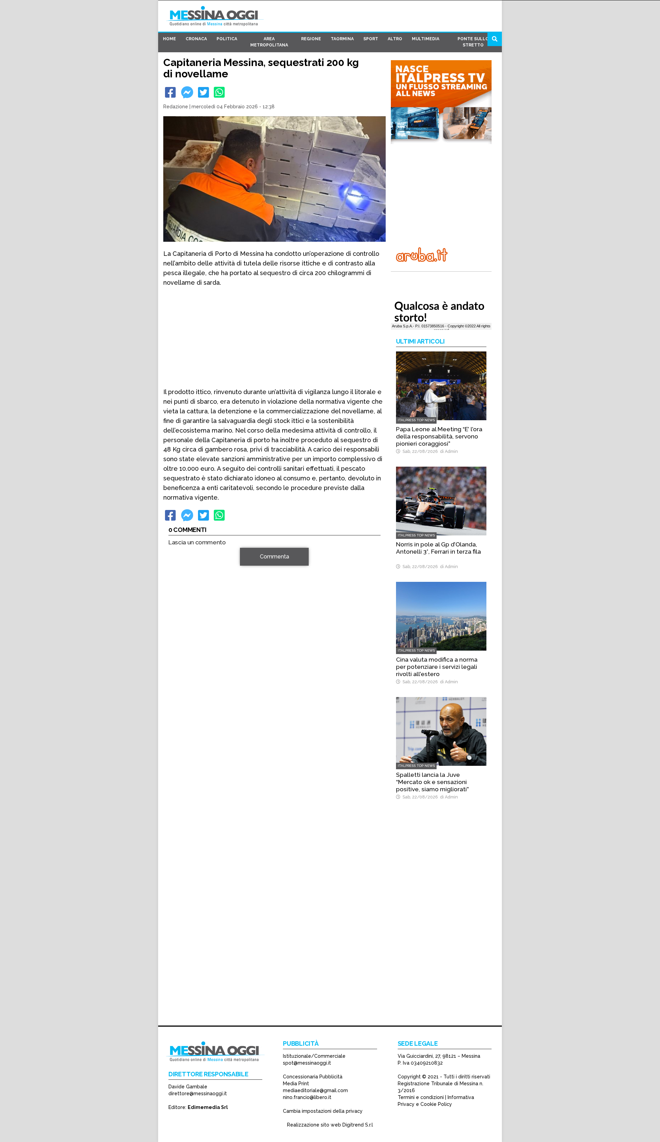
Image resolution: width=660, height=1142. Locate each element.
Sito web (179, 668)
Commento (182, 560)
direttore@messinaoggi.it (197, 1093)
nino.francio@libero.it (307, 1097)
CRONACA (196, 38)
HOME (169, 38)
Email (176, 655)
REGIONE (311, 38)
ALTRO (395, 38)
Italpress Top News (416, 420)
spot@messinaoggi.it (307, 1063)
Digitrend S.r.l (357, 1125)
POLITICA (227, 38)
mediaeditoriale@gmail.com (315, 1090)
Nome (177, 643)
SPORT (370, 38)
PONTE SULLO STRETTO (473, 41)
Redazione (175, 106)
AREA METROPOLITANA (269, 41)
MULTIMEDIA (425, 38)
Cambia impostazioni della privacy (323, 1111)
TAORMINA (342, 38)
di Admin (448, 451)
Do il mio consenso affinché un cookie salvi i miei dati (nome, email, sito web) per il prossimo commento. (269, 689)
